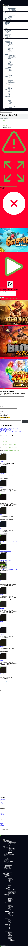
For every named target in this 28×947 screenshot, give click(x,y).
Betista (1, 487)
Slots (4, 108)
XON (1, 528)
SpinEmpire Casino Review (5, 429)
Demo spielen (9, 287)
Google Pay (10, 44)
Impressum (5, 831)
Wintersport (7, 22)
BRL (9, 95)
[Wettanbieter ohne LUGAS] (7, 2)
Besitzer (7, 76)
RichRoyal (2, 621)
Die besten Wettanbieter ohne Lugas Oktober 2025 (10, 431)
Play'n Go (2, 813)
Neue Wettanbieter (11, 9)
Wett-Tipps (7, 32)
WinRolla (2, 634)
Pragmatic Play (11, 97)
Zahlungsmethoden (9, 42)
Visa (9, 47)
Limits (6, 54)
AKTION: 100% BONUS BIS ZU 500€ (8, 186)
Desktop (9, 84)
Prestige (1, 461)
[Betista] (3, 486)
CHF (9, 93)
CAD (9, 94)
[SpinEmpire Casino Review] (3, 549)
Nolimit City (10, 101)
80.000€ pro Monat (12, 57)
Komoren (10, 70)
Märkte (4, 21)
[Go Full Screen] (14, 184)
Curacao (9, 69)
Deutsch (9, 61)
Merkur (1, 810)
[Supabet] (3, 659)
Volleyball (7, 23)
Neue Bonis (7, 18)
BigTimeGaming (11, 106)
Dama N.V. (10, 78)
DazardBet (2, 673)
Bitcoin (9, 50)
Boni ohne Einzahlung (9, 19)
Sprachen (7, 60)
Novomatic (2, 811)
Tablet (9, 87)
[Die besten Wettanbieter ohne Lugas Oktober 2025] (3, 568)
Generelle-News (8, 37)
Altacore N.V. (11, 77)
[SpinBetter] (3, 472)
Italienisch (10, 65)
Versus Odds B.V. (11, 82)
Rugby (6, 28)
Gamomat (10, 107)
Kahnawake (10, 72)
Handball (7, 25)
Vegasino (2, 608)
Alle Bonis (7, 12)
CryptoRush (5, 441)
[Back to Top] (0, 946)
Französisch (10, 64)
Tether (9, 52)
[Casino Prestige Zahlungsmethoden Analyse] (3, 540)
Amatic (9, 103)
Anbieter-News (8, 30)
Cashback (10, 16)
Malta (9, 74)
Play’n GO (10, 98)
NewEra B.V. (10, 80)
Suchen (1, 419)
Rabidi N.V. (10, 81)
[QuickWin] (3, 499)
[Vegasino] (3, 606)
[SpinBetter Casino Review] (3, 559)
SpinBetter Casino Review (5, 430)
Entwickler (7, 96)
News (4, 29)
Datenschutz (5, 832)
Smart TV (10, 88)
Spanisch (10, 63)
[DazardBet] (3, 672)
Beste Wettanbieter (11, 8)
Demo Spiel (2, 325)
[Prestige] (3, 460)
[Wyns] (3, 513)
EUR (9, 90)
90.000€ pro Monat (12, 56)
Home (4, 4)
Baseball (7, 24)
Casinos (1, 823)
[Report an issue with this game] (14, 156)
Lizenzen (7, 68)
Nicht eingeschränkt (12, 55)
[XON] (3, 527)
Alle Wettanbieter (8, 6)
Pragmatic (2, 814)
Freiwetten (10, 17)
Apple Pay (10, 43)
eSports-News (8, 35)
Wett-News (7, 31)
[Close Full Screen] (14, 217)
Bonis (4, 11)
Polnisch (9, 67)
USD (9, 91)
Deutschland (10, 71)
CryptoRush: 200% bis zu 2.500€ (10, 444)
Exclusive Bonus (11, 15)
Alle (1, 821)
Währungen (7, 89)
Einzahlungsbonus (11, 13)
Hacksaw (10, 102)
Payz (9, 49)
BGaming (10, 104)
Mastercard (10, 45)
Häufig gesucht (6, 38)
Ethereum (10, 51)
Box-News (7, 36)
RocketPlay (2, 646)
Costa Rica (10, 75)
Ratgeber (2, 825)
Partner (1, 824)
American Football (9, 26)
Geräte (6, 83)
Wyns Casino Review (4, 433)
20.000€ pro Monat (12, 58)
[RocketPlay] (3, 645)
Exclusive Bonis (8, 39)
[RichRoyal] (3, 620)
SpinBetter (2, 473)
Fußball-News (8, 34)
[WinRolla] (3, 633)
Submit (2, 297)
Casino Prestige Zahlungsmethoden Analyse (9, 428)
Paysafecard (10, 48)
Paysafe (1, 803)
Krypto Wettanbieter (12, 10)
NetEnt (9, 100)
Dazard (5, 438)
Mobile (9, 85)
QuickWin (2, 500)
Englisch (9, 62)
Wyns (1, 514)
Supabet (1, 660)
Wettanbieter (6, 5)
